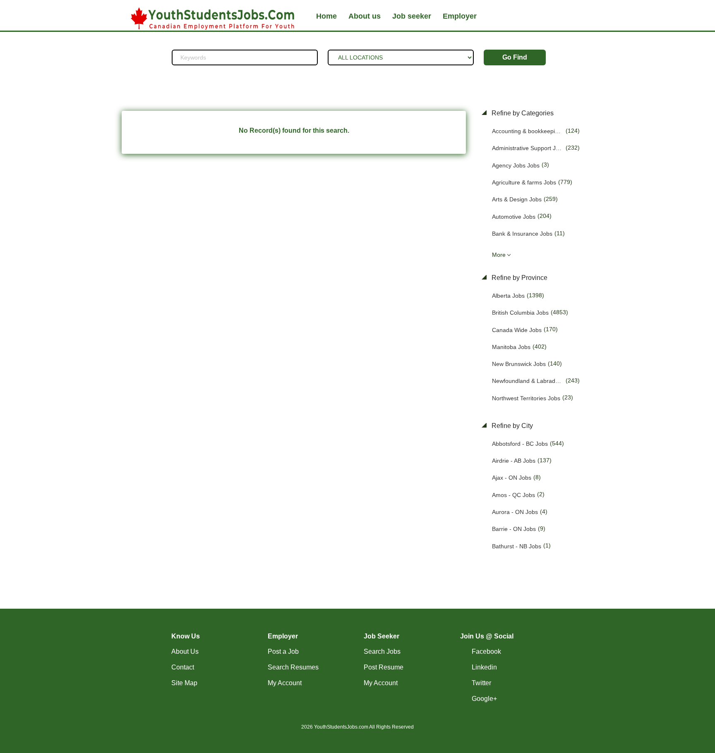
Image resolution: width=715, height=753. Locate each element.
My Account (285, 682)
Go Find (514, 57)
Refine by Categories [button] (522, 113)
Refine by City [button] (511, 425)
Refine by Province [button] (518, 277)
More (499, 254)
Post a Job (283, 651)
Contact (182, 667)
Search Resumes (293, 667)
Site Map (184, 682)
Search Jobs (382, 651)
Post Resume (383, 667)
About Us (185, 651)
